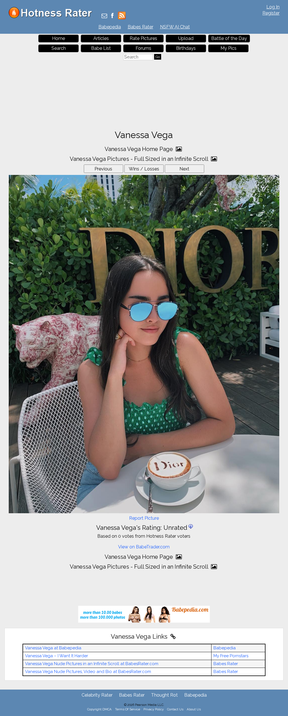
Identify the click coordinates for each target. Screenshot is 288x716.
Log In (273, 7)
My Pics (228, 48)
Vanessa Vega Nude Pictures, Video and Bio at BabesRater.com (88, 671)
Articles (101, 38)
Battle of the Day (229, 38)
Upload (186, 38)
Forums (143, 48)
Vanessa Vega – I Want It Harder (56, 655)
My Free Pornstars (230, 655)
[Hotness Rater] (52, 16)
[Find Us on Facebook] (112, 16)
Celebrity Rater (97, 695)
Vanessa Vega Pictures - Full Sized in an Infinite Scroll (140, 159)
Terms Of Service (127, 709)
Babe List (101, 48)
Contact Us (175, 709)
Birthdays (186, 48)
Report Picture (144, 518)
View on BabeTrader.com (144, 547)
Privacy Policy (153, 709)
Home (58, 38)
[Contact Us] (104, 16)
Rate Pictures (143, 38)
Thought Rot (164, 695)
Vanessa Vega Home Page (139, 149)
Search (58, 48)
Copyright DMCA (99, 709)
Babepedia (109, 27)
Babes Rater (140, 27)
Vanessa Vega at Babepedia (53, 647)
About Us (194, 709)
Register (271, 13)
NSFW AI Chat (175, 27)
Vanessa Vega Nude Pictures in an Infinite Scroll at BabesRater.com (91, 663)
